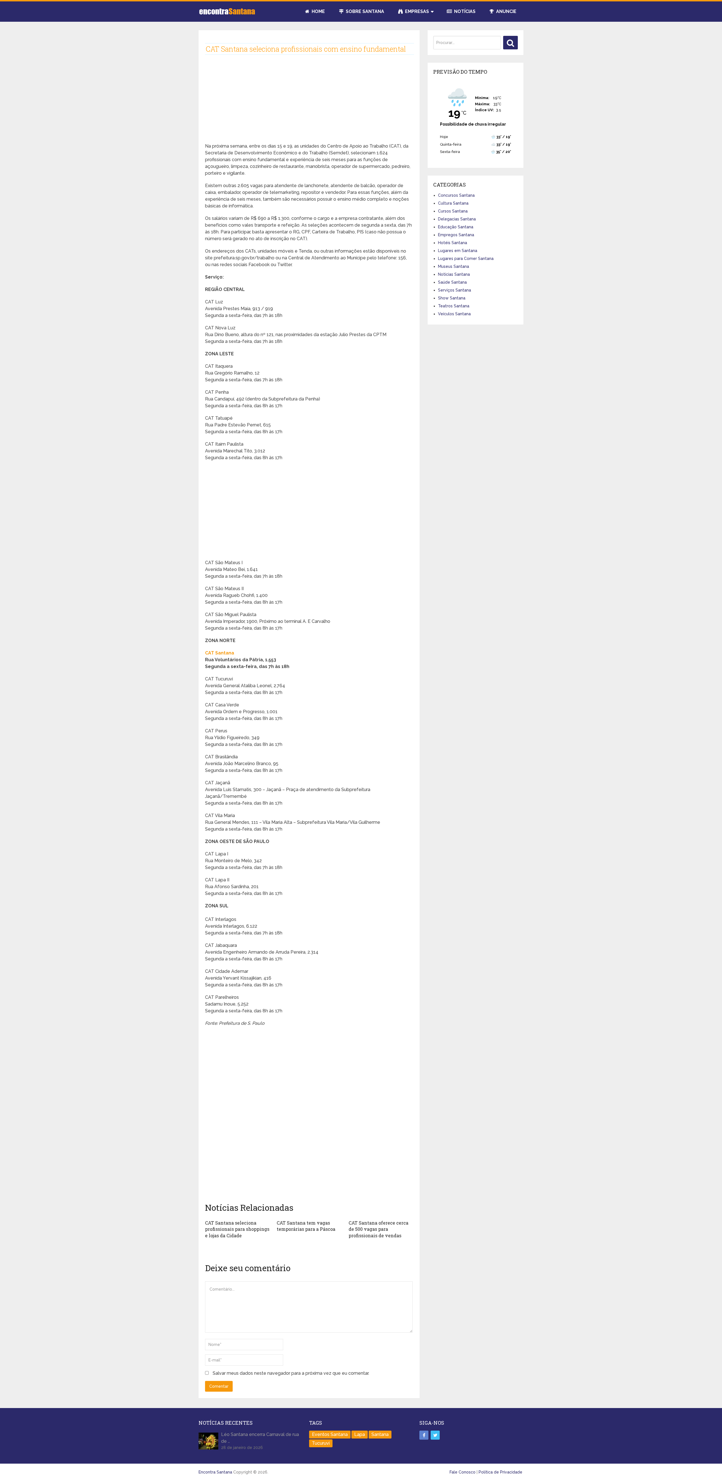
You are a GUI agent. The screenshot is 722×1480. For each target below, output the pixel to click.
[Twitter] (435, 1435)
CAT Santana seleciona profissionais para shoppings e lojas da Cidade (237, 1229)
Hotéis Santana (452, 242)
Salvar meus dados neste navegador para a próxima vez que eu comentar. (291, 1373)
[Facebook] (423, 1435)
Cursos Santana (453, 211)
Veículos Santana (454, 314)
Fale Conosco (463, 1472)
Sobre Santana (364, 11)
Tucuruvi (321, 1443)
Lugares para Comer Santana (466, 258)
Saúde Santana (452, 282)
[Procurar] (510, 42)
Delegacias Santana (457, 219)
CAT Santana (219, 653)
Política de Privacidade (500, 1472)
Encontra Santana (215, 1472)
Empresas (416, 11)
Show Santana (451, 298)
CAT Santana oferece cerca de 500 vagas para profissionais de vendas (378, 1229)
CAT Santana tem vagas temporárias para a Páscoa (306, 1226)
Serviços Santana (454, 290)
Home (318, 11)
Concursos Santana (456, 195)
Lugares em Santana (457, 250)
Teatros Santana (453, 306)
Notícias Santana (454, 274)
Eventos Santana (330, 1434)
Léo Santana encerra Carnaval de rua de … (260, 1438)
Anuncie (505, 11)
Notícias (464, 11)
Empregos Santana (456, 235)
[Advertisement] (309, 103)
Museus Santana (453, 266)
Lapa (359, 1434)
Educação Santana (455, 227)
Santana (380, 1434)
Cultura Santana (453, 203)
